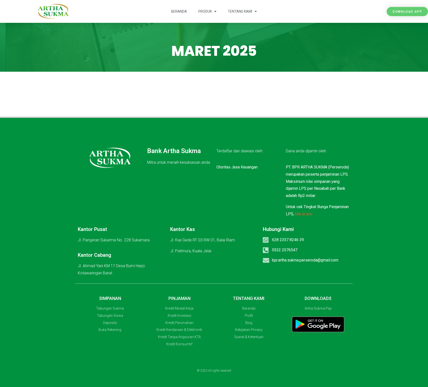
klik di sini (303, 214)
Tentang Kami (240, 11)
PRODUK (205, 11)
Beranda (179, 11)
